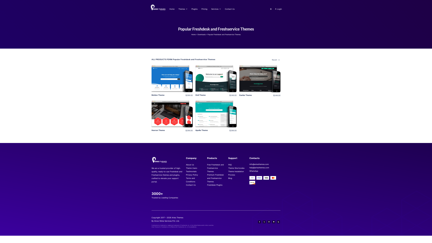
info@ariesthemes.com (259, 164)
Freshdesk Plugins (214, 185)
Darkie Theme (245, 95)
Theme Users (191, 168)
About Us (190, 165)
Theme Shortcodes (236, 168)
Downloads (202, 34)
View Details (172, 75)
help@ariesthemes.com (259, 167)
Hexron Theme (158, 130)
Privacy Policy (192, 175)
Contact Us (191, 185)
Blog (230, 178)
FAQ (230, 165)
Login (279, 9)
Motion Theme (158, 95)
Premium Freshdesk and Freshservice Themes (215, 178)
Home (193, 34)
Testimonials (191, 171)
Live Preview (172, 82)
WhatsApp (253, 171)
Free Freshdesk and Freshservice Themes (215, 168)
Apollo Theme (201, 130)
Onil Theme (200, 95)
